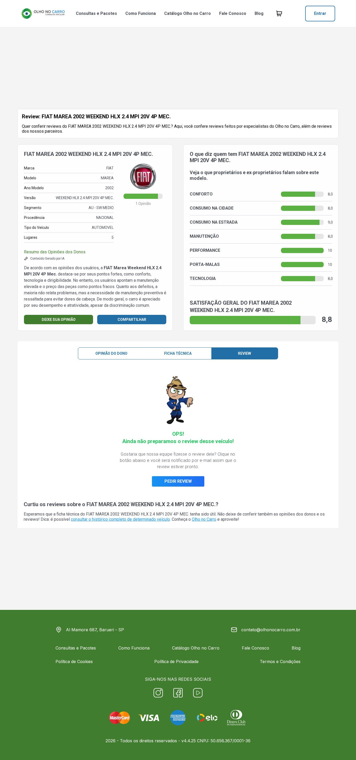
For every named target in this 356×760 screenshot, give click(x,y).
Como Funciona (140, 13)
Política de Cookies (74, 661)
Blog (259, 13)
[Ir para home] (43, 13)
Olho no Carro (204, 519)
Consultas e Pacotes (96, 13)
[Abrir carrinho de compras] (279, 13)
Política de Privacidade (176, 661)
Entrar (320, 13)
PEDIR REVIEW (178, 481)
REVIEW (244, 353)
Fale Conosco (232, 13)
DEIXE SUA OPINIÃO (59, 319)
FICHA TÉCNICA (178, 353)
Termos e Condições (280, 661)
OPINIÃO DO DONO (111, 353)
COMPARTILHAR (132, 319)
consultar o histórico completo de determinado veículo (120, 519)
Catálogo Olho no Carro (187, 13)
